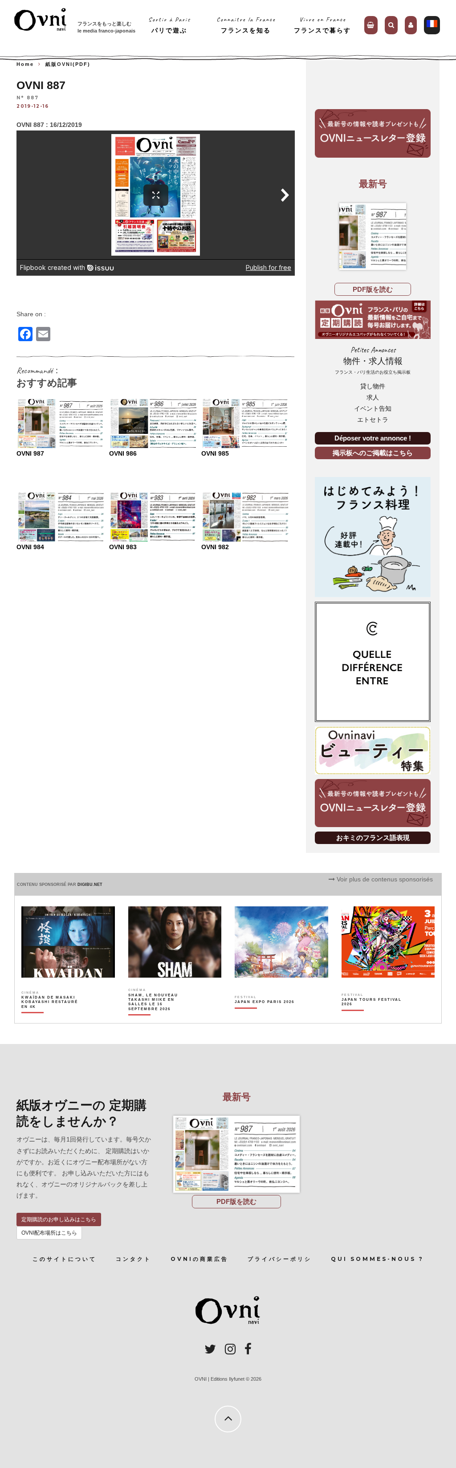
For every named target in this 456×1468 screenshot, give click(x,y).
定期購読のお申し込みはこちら (58, 1219)
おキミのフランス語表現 (373, 837)
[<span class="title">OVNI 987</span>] (373, 236)
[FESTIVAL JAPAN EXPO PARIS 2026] (264, 1017)
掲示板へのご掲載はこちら (373, 453)
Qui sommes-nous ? (377, 1259)
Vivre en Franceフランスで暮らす (322, 25)
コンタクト (133, 1259)
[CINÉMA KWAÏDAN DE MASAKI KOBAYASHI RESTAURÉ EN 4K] (51, 1017)
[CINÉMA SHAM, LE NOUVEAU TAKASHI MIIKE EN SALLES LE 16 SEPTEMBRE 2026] (158, 1017)
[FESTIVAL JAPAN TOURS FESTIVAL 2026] (372, 1017)
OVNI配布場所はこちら (49, 1233)
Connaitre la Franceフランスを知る (246, 25)
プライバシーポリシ (280, 1259)
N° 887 (27, 98)
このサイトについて (65, 1259)
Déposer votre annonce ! (372, 438)
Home (25, 64)
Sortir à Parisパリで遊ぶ (169, 25)
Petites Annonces (373, 360)
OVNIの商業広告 (199, 1259)
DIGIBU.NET (89, 884)
